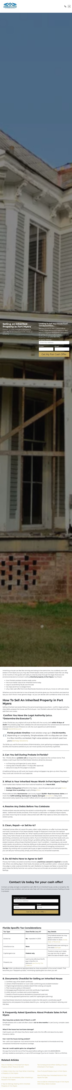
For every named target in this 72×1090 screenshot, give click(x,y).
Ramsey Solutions (20, 741)
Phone (41, 346)
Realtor (64, 788)
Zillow (38, 790)
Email (57, 346)
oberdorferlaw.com (14, 729)
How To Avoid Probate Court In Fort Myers (52, 1071)
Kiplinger (58, 947)
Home (47, 796)
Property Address (45, 340)
